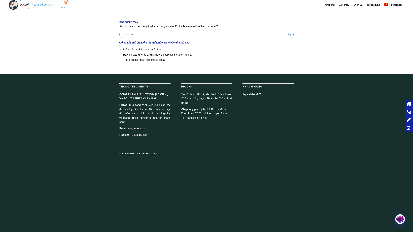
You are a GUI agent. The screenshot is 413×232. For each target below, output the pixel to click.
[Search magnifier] (289, 34)
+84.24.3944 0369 (139, 135)
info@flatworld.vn (136, 128)
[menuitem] (329, 5)
